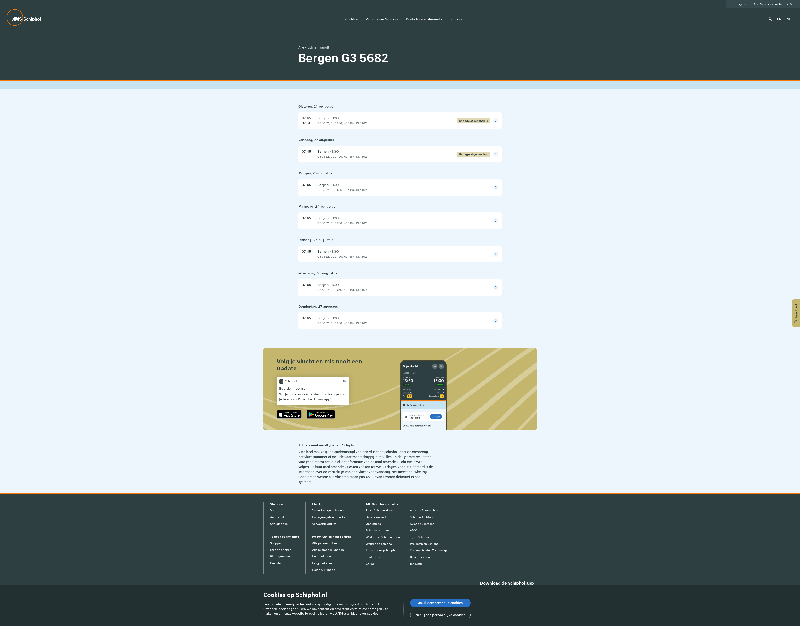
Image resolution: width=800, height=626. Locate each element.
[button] (796, 313)
